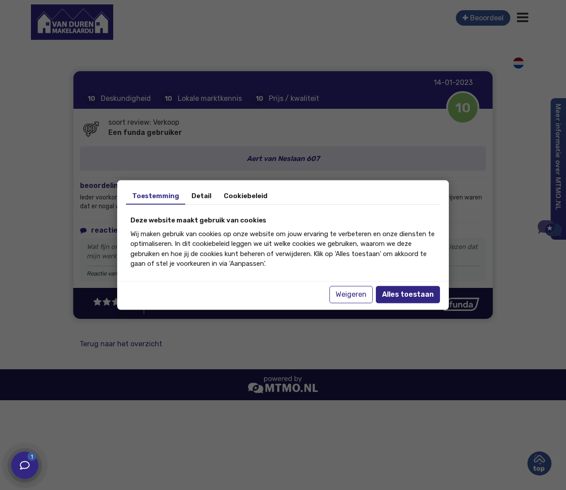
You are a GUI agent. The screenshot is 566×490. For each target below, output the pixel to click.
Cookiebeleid (246, 196)
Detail (201, 196)
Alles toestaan (408, 294)
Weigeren (351, 294)
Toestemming (155, 196)
